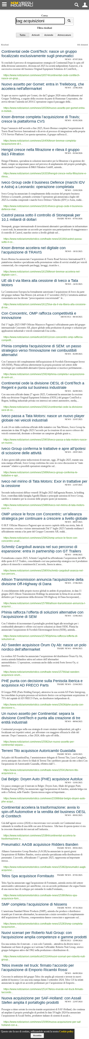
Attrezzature (64, 35)
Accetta (37, 1035)
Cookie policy (66, 1031)
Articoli (36, 35)
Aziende (48, 35)
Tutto (22, 35)
